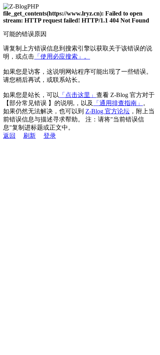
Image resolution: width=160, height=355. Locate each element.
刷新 (29, 135)
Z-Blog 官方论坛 (107, 111)
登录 (49, 135)
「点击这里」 (77, 95)
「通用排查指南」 (118, 103)
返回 (9, 135)
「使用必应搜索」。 (62, 56)
